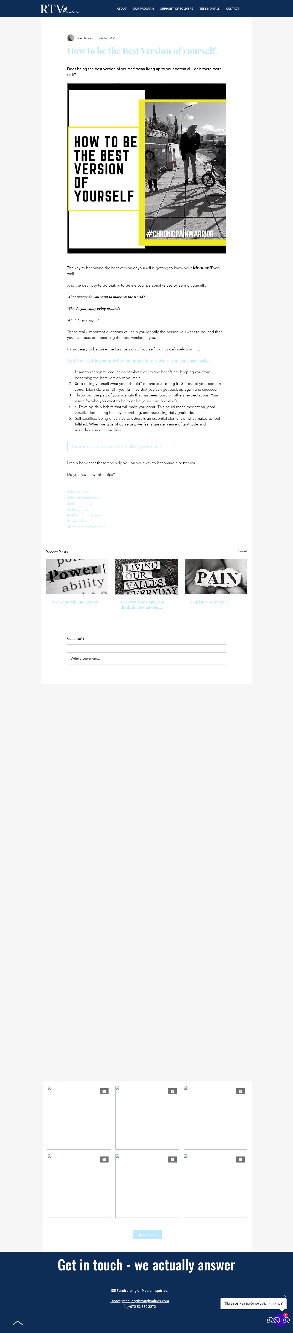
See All (242, 551)
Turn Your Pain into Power (74, 602)
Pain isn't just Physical (210, 602)
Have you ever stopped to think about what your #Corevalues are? (142, 604)
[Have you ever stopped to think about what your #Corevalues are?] (146, 576)
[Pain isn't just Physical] (216, 576)
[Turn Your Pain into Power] (77, 576)
